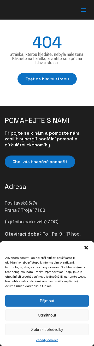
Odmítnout (47, 315)
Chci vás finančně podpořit (40, 161)
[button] (86, 247)
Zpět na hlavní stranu (47, 79)
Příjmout (47, 301)
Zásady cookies (47, 340)
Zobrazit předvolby (47, 329)
